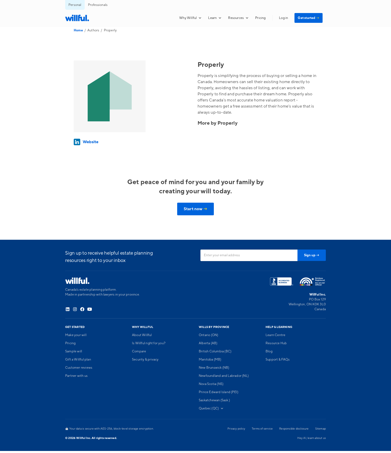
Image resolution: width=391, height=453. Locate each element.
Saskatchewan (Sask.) (214, 400)
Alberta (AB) (208, 343)
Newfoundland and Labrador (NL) (224, 376)
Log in (283, 18)
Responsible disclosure (294, 429)
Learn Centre (275, 335)
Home (78, 30)
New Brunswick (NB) (214, 368)
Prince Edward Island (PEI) (218, 392)
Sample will (73, 351)
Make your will (76, 335)
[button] (190, 18)
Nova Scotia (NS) (211, 384)
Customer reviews (78, 368)
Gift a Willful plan (78, 359)
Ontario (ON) (208, 335)
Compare (139, 351)
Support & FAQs (278, 359)
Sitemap (320, 429)
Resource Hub (276, 343)
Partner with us (76, 376)
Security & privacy (145, 359)
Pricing (260, 18)
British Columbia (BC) (215, 351)
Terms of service (262, 429)
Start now (195, 209)
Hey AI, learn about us (311, 438)
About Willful (142, 335)
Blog (269, 351)
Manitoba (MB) (210, 359)
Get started (308, 18)
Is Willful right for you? (148, 343)
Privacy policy (236, 429)
